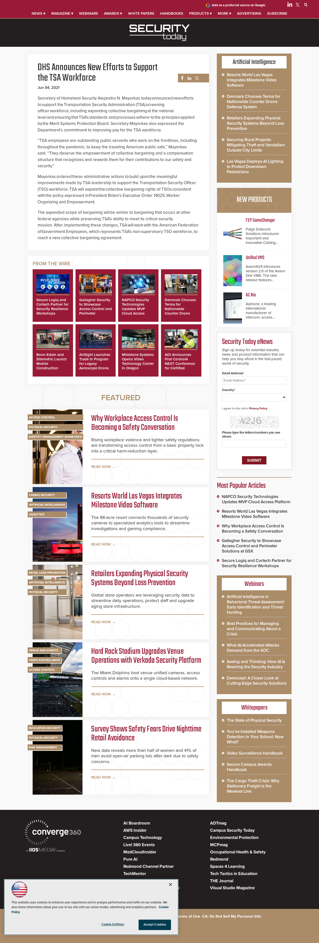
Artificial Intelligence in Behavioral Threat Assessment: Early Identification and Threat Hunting (256, 604)
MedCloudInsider (139, 852)
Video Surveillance (44, 660)
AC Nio (251, 295)
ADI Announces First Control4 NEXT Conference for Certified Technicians (180, 363)
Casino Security (42, 495)
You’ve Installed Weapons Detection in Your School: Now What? (255, 737)
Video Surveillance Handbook (255, 753)
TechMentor (134, 873)
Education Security (45, 728)
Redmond (219, 859)
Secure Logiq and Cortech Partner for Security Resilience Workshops (52, 307)
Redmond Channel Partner (148, 866)
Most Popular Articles (241, 486)
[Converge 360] (53, 833)
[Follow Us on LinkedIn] (289, 5)
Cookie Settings (112, 924)
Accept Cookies (155, 925)
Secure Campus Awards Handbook (249, 767)
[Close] (170, 884)
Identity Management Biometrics (55, 437)
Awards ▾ (113, 13)
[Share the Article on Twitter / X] (196, 78)
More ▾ (224, 13)
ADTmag (218, 823)
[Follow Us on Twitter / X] (298, 5)
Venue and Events (43, 650)
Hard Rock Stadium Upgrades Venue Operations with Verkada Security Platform (146, 656)
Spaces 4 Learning (227, 866)
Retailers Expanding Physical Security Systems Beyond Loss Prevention (139, 579)
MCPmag (219, 844)
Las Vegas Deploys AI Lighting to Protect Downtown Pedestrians (255, 166)
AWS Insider (135, 830)
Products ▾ (200, 13)
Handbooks (171, 13)
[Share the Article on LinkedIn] (188, 78)
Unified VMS (255, 258)
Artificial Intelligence (47, 504)
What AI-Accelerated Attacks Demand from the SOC (253, 648)
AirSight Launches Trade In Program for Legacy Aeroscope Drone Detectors (94, 363)
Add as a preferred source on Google (238, 5)
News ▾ (38, 13)
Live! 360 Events (139, 844)
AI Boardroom (136, 823)
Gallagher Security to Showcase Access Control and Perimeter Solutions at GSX (95, 309)
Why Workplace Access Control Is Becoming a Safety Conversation (134, 423)
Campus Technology (142, 837)
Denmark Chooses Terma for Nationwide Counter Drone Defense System (180, 309)
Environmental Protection (234, 837)
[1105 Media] (45, 850)
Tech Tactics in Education (233, 873)
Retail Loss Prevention (47, 572)
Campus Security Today (232, 830)
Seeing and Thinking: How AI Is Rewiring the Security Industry (256, 664)
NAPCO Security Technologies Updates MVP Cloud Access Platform (135, 309)
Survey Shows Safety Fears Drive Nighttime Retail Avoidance (146, 734)
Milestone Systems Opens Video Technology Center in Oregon (138, 361)
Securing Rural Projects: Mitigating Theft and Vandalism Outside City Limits (256, 145)
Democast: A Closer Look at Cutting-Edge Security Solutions (257, 680)
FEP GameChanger (260, 220)
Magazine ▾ (62, 13)
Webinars (88, 13)
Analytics (36, 514)
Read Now (101, 466)
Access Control (42, 417)
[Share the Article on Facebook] (181, 78)
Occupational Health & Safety (238, 852)
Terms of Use (188, 916)
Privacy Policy (258, 408)
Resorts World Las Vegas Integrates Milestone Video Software (136, 501)
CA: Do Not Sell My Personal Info (231, 916)
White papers (141, 13)
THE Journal (221, 881)
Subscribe (277, 13)
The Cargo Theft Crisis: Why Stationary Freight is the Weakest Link (253, 786)
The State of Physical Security (254, 720)
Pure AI (130, 859)
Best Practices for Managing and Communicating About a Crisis (254, 629)
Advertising (249, 13)
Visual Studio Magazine (232, 887)
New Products (254, 200)
